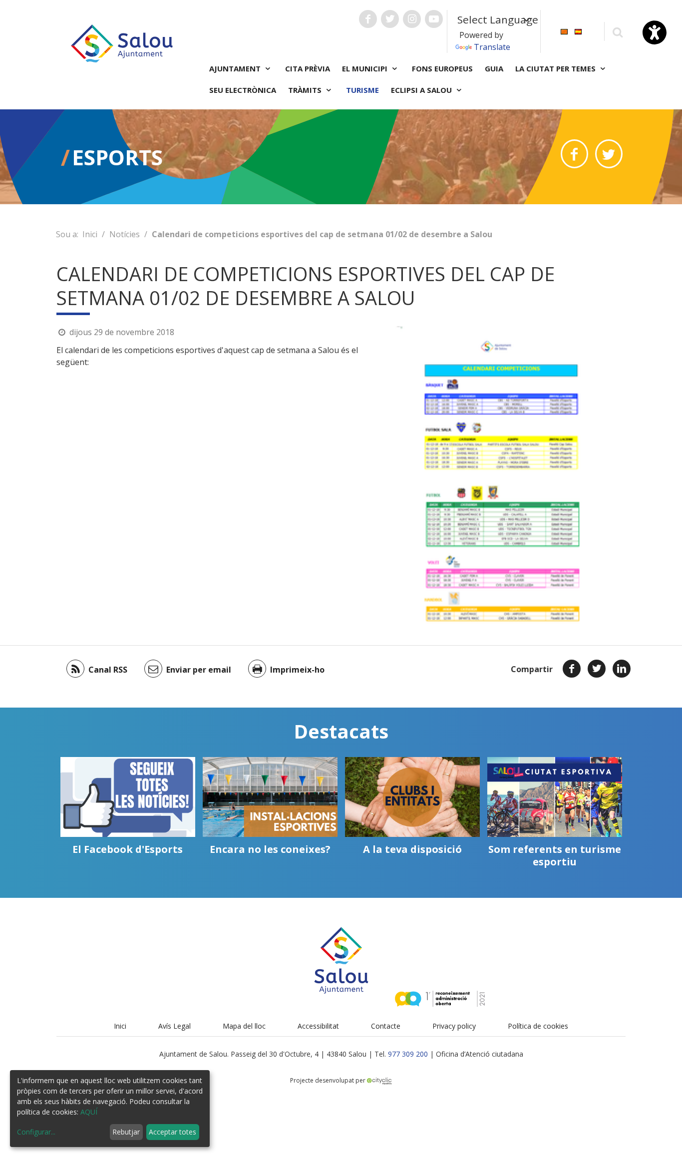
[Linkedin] (622, 669)
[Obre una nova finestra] (368, 19)
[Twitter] (597, 669)
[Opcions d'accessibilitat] (654, 32)
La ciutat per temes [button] (556, 68)
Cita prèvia (307, 68)
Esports (117, 157)
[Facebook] (572, 669)
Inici (89, 234)
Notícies (124, 234)
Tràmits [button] (306, 90)
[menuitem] (564, 30)
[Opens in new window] (574, 153)
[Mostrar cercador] (617, 31)
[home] (121, 42)
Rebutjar (126, 1132)
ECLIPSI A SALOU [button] (422, 90)
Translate (492, 46)
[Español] (578, 30)
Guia (494, 68)
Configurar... (36, 1132)
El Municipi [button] (365, 68)
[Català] (564, 30)
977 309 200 (408, 1054)
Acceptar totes (172, 1132)
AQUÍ (88, 1112)
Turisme (362, 90)
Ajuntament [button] (236, 68)
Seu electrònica (242, 90)
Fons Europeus (442, 68)
